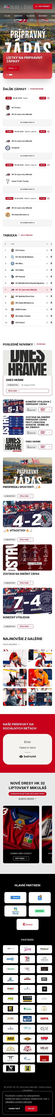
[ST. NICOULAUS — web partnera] (10, 1029)
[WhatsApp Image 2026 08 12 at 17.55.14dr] (40, 677)
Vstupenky (44, 6)
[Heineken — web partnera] (10, 969)
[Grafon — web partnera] (44, 979)
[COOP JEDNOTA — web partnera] (44, 1039)
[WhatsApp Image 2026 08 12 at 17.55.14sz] (15, 658)
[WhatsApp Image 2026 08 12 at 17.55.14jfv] (40, 658)
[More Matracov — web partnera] (44, 999)
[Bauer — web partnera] (10, 1068)
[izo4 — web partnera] (10, 959)
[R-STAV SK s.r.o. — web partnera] (10, 1009)
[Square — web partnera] (44, 989)
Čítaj (11, 68)
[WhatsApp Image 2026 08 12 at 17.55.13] (40, 697)
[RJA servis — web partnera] (10, 1019)
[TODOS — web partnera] (44, 1058)
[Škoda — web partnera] (40, 911)
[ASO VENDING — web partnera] (10, 1039)
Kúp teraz (19, 858)
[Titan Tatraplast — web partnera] (27, 999)
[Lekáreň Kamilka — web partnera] (27, 1009)
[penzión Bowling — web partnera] (27, 949)
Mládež (30, 16)
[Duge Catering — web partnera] (27, 1058)
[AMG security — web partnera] (10, 949)
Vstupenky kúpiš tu (27, 122)
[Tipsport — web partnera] (15, 897)
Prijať (31, 1109)
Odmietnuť (14, 1109)
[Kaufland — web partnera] (28, 924)
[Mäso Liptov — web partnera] (27, 1048)
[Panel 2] (10, 74)
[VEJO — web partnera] (44, 1048)
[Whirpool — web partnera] (44, 949)
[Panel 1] (7, 74)
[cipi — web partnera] (44, 1029)
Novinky (43, 16)
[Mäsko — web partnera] (10, 1058)
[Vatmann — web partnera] (10, 979)
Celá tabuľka (27, 235)
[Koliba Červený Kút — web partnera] (27, 979)
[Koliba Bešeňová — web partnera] (44, 969)
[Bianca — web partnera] (44, 959)
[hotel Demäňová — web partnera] (10, 1048)
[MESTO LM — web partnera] (15, 911)
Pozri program (36, 89)
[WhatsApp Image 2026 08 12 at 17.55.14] (15, 697)
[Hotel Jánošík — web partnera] (44, 1009)
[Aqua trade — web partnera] (27, 989)
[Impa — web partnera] (44, 1019)
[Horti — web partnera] (10, 989)
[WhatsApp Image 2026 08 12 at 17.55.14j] (15, 677)
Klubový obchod (26, 799)
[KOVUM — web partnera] (27, 1039)
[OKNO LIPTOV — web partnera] (27, 1019)
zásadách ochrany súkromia (18, 1102)
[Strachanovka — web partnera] (27, 969)
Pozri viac (41, 344)
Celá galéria (10, 644)
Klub (7, 16)
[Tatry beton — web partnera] (27, 959)
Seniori (18, 16)
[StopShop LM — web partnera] (27, 1068)
